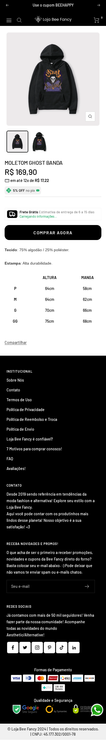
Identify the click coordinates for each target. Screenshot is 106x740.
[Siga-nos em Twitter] (25, 647)
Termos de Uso (19, 399)
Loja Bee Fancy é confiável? (30, 439)
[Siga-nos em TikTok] (61, 647)
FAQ (10, 458)
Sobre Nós (15, 380)
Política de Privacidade (26, 409)
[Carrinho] (96, 20)
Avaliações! (16, 468)
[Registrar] (87, 586)
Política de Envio (20, 429)
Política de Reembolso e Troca (32, 419)
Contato (13, 390)
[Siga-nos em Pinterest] (49, 647)
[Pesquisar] (19, 20)
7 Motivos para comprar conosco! (34, 449)
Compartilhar (16, 342)
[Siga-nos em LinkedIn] (73, 647)
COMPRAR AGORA (53, 232)
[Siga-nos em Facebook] (12, 647)
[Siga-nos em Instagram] (37, 647)
